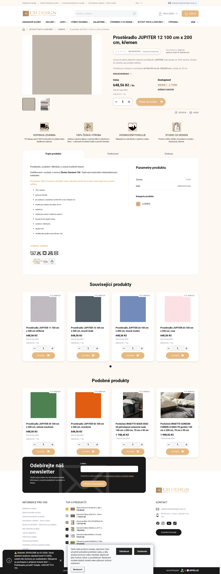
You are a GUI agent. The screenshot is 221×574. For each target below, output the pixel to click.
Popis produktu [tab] (53, 153)
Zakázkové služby (29, 3)
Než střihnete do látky (31, 529)
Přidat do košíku (148, 101)
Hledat (134, 14)
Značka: (177, 52)
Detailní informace (121, 74)
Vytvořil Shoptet (172, 570)
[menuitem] (32, 22)
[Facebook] (158, 523)
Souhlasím (142, 551)
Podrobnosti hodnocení (150, 51)
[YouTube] (169, 523)
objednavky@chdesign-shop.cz (173, 509)
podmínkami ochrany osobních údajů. (119, 476)
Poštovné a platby (29, 537)
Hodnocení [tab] (113, 153)
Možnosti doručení (166, 89)
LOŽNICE (146, 204)
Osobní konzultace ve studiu (73, 3)
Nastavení (77, 569)
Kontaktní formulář (168, 532)
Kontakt (25, 549)
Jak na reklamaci (29, 533)
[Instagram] (163, 523)
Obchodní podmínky (30, 541)
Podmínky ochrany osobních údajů (36, 545)
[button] (110, 366)
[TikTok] (175, 523)
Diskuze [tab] (169, 153)
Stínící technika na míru (49, 3)
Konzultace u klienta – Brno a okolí (102, 3)
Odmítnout (124, 551)
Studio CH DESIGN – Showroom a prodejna (39, 525)
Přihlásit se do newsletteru (93, 484)
